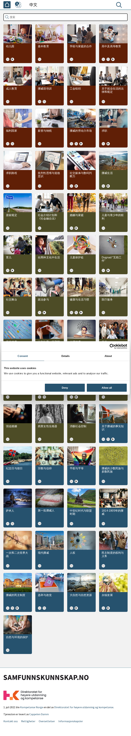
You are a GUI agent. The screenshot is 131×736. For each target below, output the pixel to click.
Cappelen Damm (39, 714)
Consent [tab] (23, 356)
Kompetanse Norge (31, 707)
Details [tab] (65, 356)
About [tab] (108, 356)
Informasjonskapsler (70, 721)
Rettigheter (28, 721)
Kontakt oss (10, 721)
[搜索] (119, 5)
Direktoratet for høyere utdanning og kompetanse (83, 707)
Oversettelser (47, 721)
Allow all (107, 387)
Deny (65, 387)
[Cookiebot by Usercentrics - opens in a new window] (112, 346)
